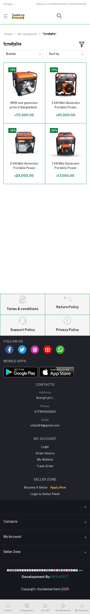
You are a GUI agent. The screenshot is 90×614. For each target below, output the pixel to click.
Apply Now (58, 487)
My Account (12, 536)
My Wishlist (45, 459)
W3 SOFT (60, 577)
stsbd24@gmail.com (45, 425)
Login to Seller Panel (45, 494)
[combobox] (23, 54)
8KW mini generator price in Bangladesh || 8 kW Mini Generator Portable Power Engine (24, 105)
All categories (27, 34)
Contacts (10, 521)
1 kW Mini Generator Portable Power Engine (66, 166)
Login (45, 447)
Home (8, 34)
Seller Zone (12, 552)
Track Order (45, 466)
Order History (45, 453)
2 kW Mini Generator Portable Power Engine (24, 166)
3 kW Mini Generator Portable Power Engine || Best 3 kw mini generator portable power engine (65, 105)
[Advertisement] (45, 243)
